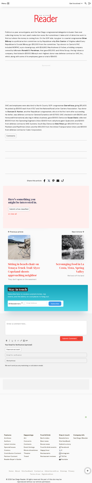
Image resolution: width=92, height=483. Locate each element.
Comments (10, 136)
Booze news (45, 444)
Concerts (27, 441)
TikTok (64, 456)
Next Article (77, 232)
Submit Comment (69, 338)
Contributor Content (12, 453)
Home (11, 471)
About (17, 471)
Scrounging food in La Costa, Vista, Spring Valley (70, 267)
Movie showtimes (31, 450)
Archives (7, 438)
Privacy (71, 471)
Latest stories (9, 444)
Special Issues (10, 447)
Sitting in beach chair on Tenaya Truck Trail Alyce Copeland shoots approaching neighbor (24, 269)
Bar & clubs (44, 438)
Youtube (64, 459)
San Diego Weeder (80, 438)
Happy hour (44, 450)
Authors (7, 441)
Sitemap (63, 471)
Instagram (65, 453)
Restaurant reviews (48, 456)
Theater (27, 453)
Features (7, 435)
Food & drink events (48, 447)
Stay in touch (64, 435)
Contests (27, 444)
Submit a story (65, 444)
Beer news (44, 441)
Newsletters (64, 438)
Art (25, 438)
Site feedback (64, 441)
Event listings (29, 447)
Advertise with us (52, 471)
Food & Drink (45, 435)
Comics (7, 450)
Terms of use (35, 474)
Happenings (28, 435)
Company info (78, 435)
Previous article (16, 232)
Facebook (65, 447)
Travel (26, 456)
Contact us (38, 471)
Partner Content (10, 456)
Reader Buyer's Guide (12, 459)
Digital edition (47, 474)
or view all (12, 214)
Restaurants (45, 453)
